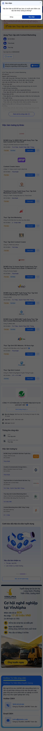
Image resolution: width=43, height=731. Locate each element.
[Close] (40, 3)
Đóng (11, 17)
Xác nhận (32, 17)
